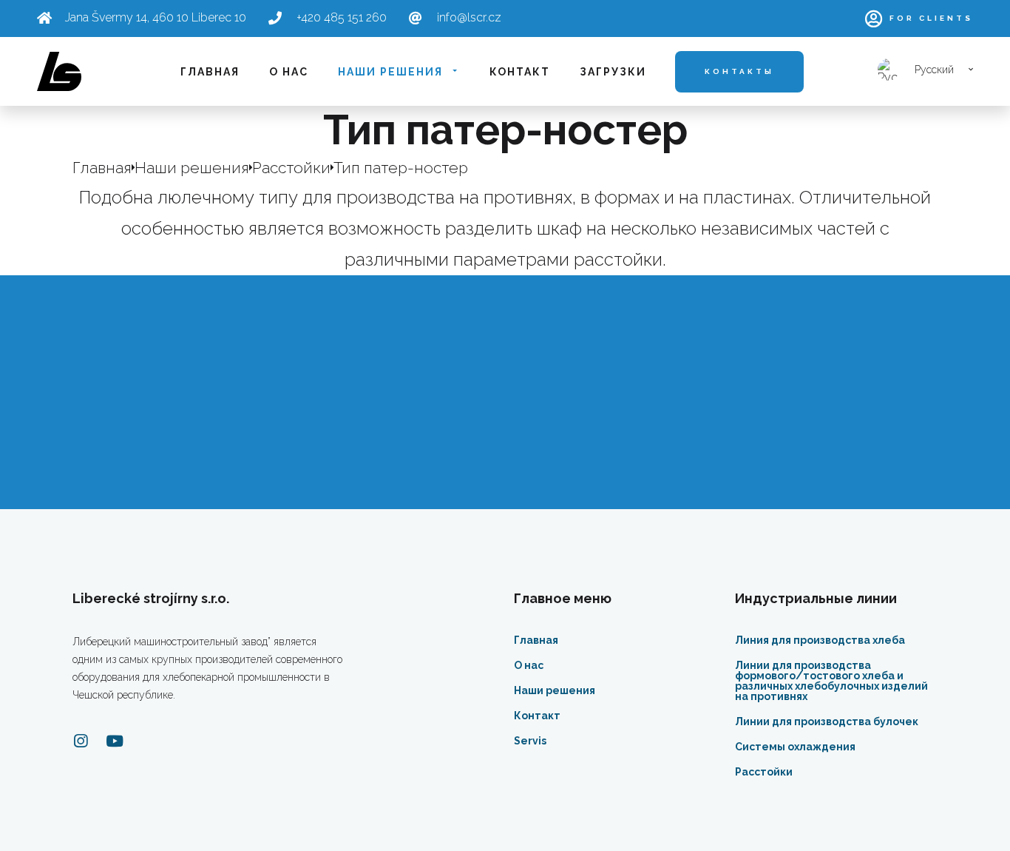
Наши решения (390, 72)
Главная (210, 72)
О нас (288, 72)
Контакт (519, 72)
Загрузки (613, 72)
